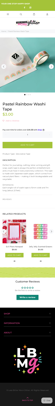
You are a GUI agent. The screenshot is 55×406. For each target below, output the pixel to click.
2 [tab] (26, 94)
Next (51, 66)
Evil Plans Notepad (14, 246)
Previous (3, 66)
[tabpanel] (27, 64)
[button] (11, 121)
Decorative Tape (23, 154)
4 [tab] (30, 94)
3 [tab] (28, 94)
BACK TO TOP (27, 400)
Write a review (27, 297)
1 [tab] (24, 94)
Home (3, 31)
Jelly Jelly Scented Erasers (40, 246)
